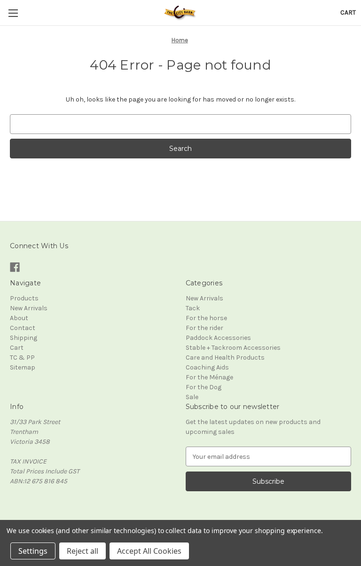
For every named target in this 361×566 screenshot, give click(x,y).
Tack (193, 308)
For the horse (206, 318)
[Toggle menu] (13, 13)
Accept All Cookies (149, 551)
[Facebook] (15, 267)
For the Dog (203, 387)
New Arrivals (28, 308)
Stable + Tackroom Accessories (233, 348)
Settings (32, 551)
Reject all (82, 551)
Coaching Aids (207, 367)
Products (24, 298)
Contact (22, 328)
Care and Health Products (225, 358)
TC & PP (22, 358)
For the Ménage (209, 377)
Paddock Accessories (218, 338)
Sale (192, 397)
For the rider (204, 328)
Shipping (23, 338)
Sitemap (22, 367)
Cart (17, 348)
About (19, 318)
